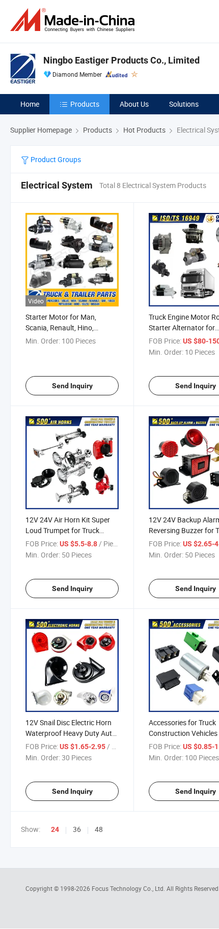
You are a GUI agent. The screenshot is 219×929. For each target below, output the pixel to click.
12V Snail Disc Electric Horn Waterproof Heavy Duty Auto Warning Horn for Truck (70, 733)
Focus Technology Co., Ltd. (129, 888)
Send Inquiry (72, 386)
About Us (134, 104)
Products (84, 104)
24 (55, 829)
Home (29, 104)
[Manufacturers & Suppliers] (74, 20)
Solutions (184, 104)
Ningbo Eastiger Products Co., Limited (121, 60)
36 (77, 829)
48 (99, 829)
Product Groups (55, 159)
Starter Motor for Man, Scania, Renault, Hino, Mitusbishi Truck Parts (60, 327)
